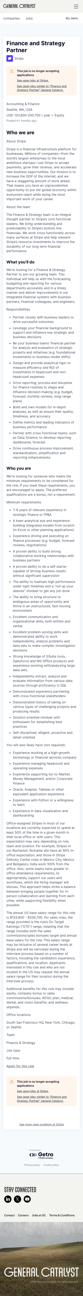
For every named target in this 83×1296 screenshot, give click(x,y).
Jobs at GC (39, 1215)
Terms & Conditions (62, 1215)
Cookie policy (51, 1164)
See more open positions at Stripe (41, 1124)
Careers (23, 1215)
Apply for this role (20, 1066)
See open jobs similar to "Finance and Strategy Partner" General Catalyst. (42, 88)
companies (11, 18)
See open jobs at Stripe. (33, 80)
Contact (9, 1215)
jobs (29, 18)
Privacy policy (32, 1164)
